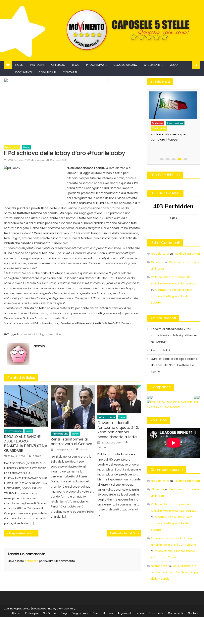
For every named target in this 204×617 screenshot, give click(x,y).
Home (19, 65)
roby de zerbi (160, 254)
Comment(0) (58, 160)
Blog (75, 65)
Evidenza (157, 123)
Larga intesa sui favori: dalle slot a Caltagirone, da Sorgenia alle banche (23, 533)
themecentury (66, 608)
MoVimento (12, 147)
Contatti (70, 72)
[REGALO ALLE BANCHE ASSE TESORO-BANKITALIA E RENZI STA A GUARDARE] (26, 406)
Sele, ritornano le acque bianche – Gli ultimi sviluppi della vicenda (174, 572)
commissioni (26, 334)
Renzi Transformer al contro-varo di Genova (71, 441)
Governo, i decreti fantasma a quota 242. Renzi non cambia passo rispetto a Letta (118, 429)
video (174, 65)
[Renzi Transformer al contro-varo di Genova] (73, 407)
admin (39, 160)
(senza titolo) (160, 350)
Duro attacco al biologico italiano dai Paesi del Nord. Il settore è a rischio (174, 365)
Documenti (23, 72)
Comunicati (47, 72)
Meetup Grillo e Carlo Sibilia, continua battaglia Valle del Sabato (172, 296)
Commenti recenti (166, 469)
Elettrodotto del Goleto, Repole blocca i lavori (125, 533)
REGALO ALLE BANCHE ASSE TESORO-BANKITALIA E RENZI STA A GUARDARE (25, 443)
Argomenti (152, 65)
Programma (95, 65)
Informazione (13, 431)
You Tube (158, 420)
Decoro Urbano (125, 65)
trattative (55, 334)
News (26, 147)
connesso (31, 561)
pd (46, 334)
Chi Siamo (58, 65)
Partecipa (37, 65)
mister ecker (160, 566)
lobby (39, 334)
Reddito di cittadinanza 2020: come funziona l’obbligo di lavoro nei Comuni (174, 335)
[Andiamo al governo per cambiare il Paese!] (173, 105)
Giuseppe (157, 262)
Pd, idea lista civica (187, 254)
